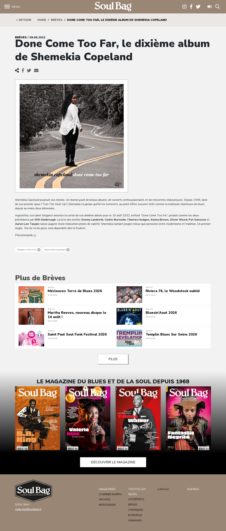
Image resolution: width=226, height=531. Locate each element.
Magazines (107, 489)
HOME (41, 20)
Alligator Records (27, 249)
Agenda (193, 489)
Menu (15, 7)
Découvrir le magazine (113, 462)
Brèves (57, 20)
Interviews (135, 515)
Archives (104, 499)
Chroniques (135, 510)
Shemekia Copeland (55, 249)
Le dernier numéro (110, 494)
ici (35, 235)
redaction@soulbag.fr (28, 509)
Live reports (136, 499)
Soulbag (113, 7)
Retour (24, 20)
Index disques (107, 504)
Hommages (135, 520)
